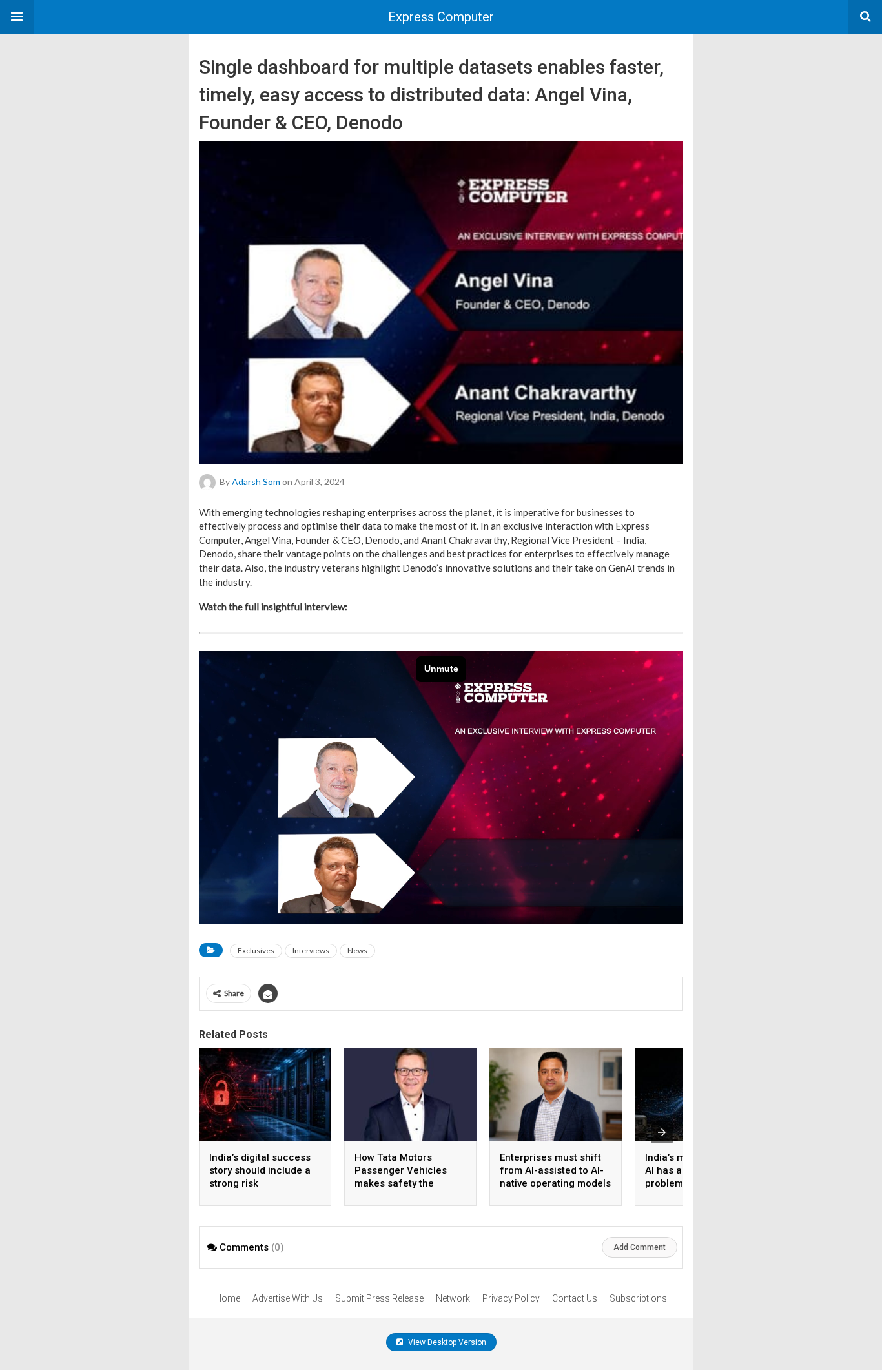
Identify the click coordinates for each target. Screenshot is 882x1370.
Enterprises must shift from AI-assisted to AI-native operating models (555, 1170)
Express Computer (441, 17)
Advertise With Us (287, 1298)
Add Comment (639, 1247)
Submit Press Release (379, 1298)
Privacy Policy (511, 1298)
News (357, 950)
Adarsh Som (256, 480)
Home (227, 1298)
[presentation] (662, 1132)
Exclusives (256, 950)
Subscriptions (638, 1298)
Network (453, 1298)
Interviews (310, 950)
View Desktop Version (446, 1342)
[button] (17, 17)
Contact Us (574, 1298)
